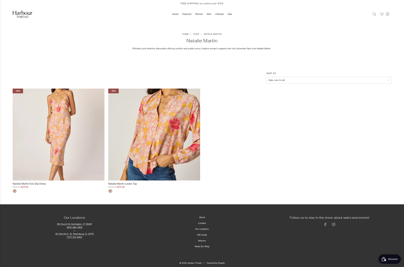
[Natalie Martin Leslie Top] (154, 134)
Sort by (271, 73)
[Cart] (382, 14)
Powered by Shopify (216, 263)
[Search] (374, 14)
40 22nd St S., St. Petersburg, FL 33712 (74, 234)
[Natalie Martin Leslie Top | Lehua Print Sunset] (110, 191)
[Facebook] (325, 224)
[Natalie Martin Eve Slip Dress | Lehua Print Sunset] (14, 191)
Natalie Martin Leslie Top (122, 183)
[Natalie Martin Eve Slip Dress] (58, 134)
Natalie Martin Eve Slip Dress (29, 183)
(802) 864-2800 (74, 227)
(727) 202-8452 (74, 237)
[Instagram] (333, 224)
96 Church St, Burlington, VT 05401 (74, 224)
